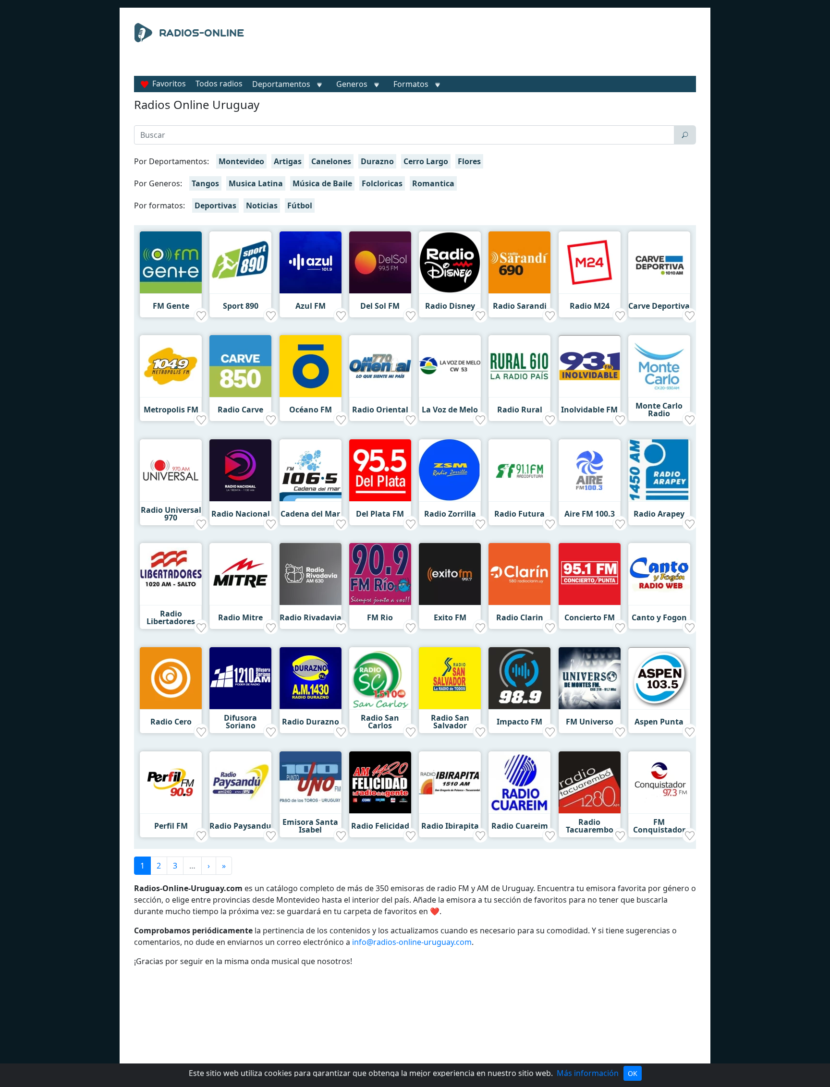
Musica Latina (256, 183)
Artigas (288, 161)
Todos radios (219, 83)
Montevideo (241, 161)
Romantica (433, 183)
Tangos (205, 183)
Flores (469, 161)
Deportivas (215, 205)
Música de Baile (322, 183)
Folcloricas (382, 183)
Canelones (331, 161)
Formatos (410, 84)
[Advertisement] (503, 47)
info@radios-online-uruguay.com (412, 942)
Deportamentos (281, 84)
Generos (351, 84)
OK (632, 1073)
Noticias (262, 205)
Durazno (377, 161)
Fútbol (299, 205)
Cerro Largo (425, 161)
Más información (588, 1073)
